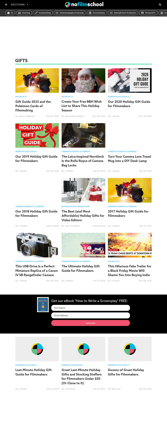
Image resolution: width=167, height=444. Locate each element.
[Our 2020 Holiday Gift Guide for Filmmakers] (130, 80)
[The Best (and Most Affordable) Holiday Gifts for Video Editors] (83, 190)
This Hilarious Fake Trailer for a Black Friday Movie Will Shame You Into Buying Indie (129, 270)
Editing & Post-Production (125, 13)
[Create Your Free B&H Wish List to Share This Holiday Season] (83, 80)
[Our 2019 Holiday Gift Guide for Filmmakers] (37, 135)
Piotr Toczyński (72, 226)
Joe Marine (70, 389)
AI (12, 13)
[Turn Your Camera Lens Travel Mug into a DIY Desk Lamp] (130, 135)
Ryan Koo (115, 389)
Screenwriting (45, 13)
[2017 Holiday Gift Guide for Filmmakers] (130, 190)
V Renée (115, 116)
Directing (26, 13)
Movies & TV (150, 13)
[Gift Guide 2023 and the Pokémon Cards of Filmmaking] (37, 80)
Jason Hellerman (27, 116)
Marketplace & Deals (118, 97)
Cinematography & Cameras (72, 13)
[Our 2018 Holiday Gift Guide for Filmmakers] (37, 190)
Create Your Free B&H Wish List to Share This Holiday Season (82, 106)
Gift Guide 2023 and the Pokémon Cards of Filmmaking (33, 106)
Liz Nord (115, 280)
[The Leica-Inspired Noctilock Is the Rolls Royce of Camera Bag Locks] (83, 135)
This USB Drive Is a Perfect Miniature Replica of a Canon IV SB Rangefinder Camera (36, 270)
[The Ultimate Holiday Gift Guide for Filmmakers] (83, 245)
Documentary (99, 13)
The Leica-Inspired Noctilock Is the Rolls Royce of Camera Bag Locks (83, 161)
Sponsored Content (74, 116)
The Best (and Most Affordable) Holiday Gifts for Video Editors (83, 215)
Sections (18, 4)
